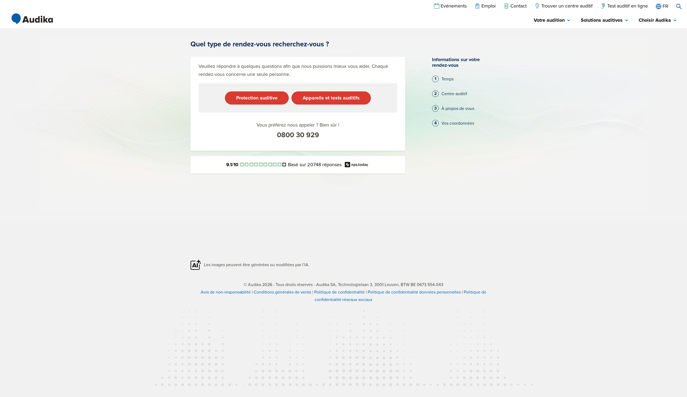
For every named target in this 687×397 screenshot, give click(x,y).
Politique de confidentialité (339, 292)
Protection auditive (256, 97)
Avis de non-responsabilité (226, 292)
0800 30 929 (298, 135)
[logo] (32, 18)
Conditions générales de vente (282, 292)
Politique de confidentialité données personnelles (414, 292)
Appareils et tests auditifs (331, 97)
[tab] (552, 20)
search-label (679, 6)
